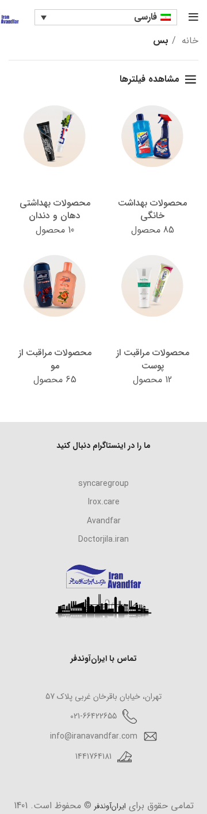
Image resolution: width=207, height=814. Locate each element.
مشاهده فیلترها (149, 79)
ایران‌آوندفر (108, 806)
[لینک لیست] (103, 483)
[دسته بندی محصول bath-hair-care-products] (55, 321)
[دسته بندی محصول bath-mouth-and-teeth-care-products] (55, 171)
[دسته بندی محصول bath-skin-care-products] (152, 321)
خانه (188, 40)
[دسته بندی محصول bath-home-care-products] (152, 171)
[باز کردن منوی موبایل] (193, 17)
